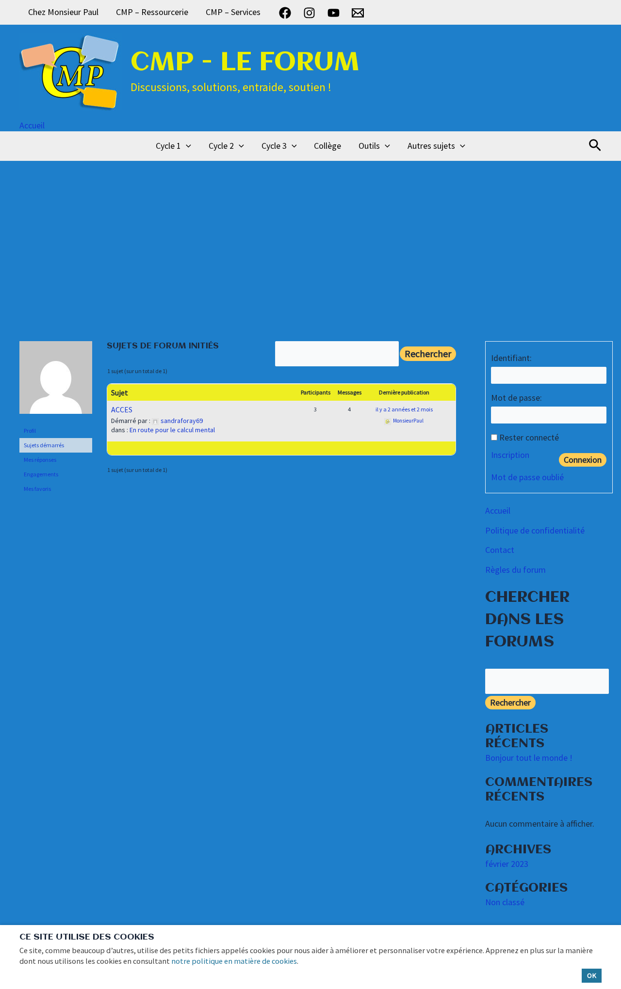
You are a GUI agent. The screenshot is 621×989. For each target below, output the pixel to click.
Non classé (504, 902)
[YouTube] (333, 13)
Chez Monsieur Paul (63, 11)
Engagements (41, 474)
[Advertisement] (310, 233)
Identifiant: (511, 357)
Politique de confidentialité (535, 530)
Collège (327, 145)
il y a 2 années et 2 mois (404, 409)
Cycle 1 (168, 145)
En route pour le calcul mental (172, 429)
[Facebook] (285, 13)
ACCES (121, 409)
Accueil (32, 125)
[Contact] (358, 13)
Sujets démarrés (44, 445)
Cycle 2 (221, 145)
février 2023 (506, 863)
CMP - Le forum (245, 63)
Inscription (510, 454)
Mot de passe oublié (527, 477)
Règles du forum (515, 569)
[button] (186, 145)
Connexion (583, 459)
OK (591, 975)
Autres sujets (431, 145)
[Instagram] (309, 13)
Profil (30, 430)
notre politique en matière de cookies (234, 961)
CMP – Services (233, 11)
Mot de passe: (516, 397)
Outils (369, 145)
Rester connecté (529, 437)
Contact (499, 549)
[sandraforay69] (55, 381)
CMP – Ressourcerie (152, 11)
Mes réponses (40, 459)
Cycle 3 (274, 145)
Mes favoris (37, 488)
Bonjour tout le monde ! (528, 757)
